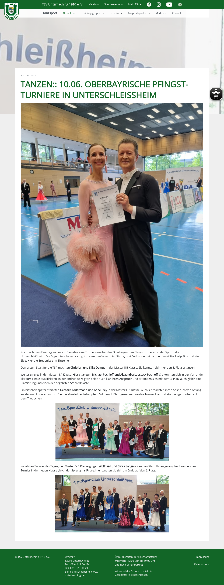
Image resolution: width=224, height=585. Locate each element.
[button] (94, 4)
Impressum (202, 557)
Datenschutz (201, 564)
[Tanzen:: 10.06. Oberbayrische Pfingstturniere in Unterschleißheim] (112, 225)
